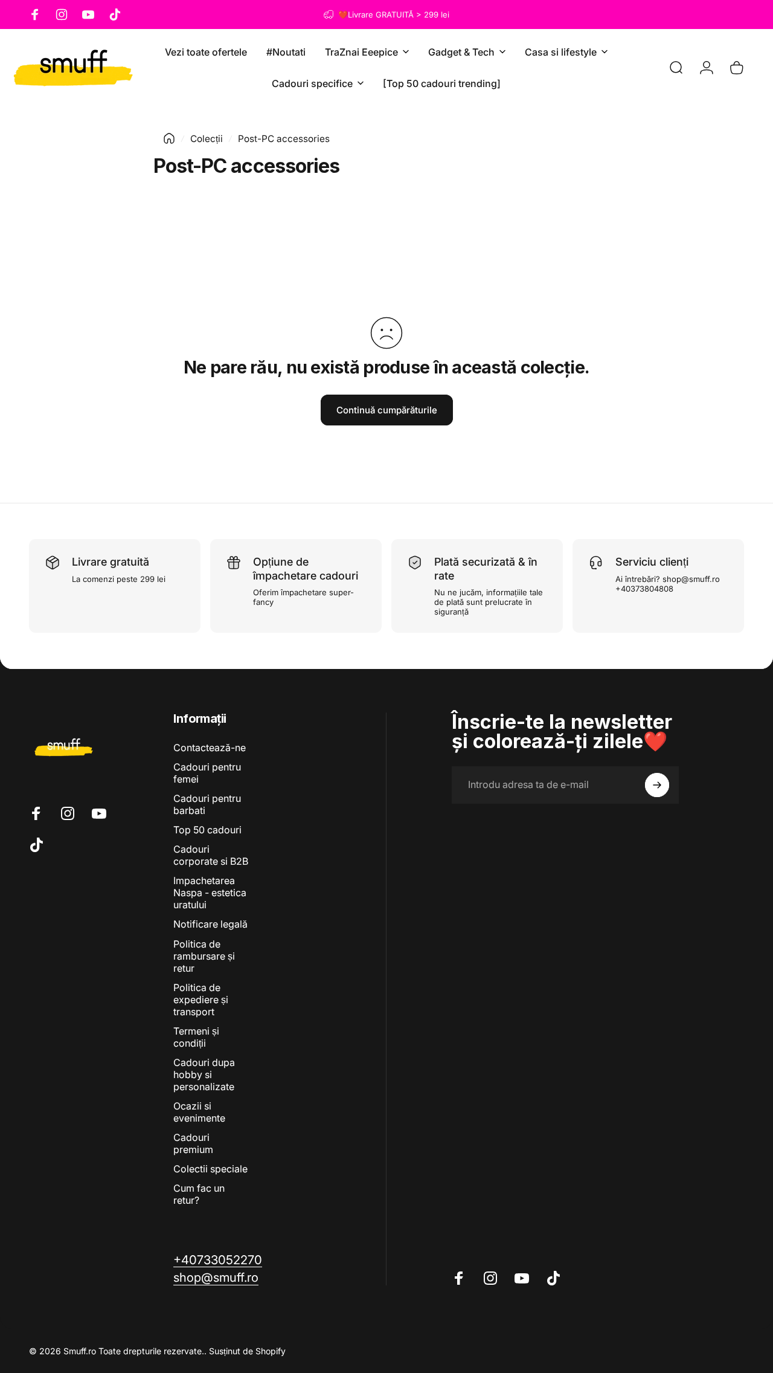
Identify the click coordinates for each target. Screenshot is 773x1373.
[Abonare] (657, 785)
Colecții (206, 138)
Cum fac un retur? (199, 1194)
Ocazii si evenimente (199, 1112)
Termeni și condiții (196, 1037)
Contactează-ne (209, 747)
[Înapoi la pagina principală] (169, 138)
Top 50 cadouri (207, 830)
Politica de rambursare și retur (204, 956)
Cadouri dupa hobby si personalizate (204, 1074)
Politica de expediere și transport (200, 999)
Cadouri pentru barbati (207, 804)
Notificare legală (210, 924)
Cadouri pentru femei (207, 773)
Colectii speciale (210, 1169)
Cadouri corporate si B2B (210, 855)
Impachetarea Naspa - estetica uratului (209, 892)
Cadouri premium (193, 1143)
